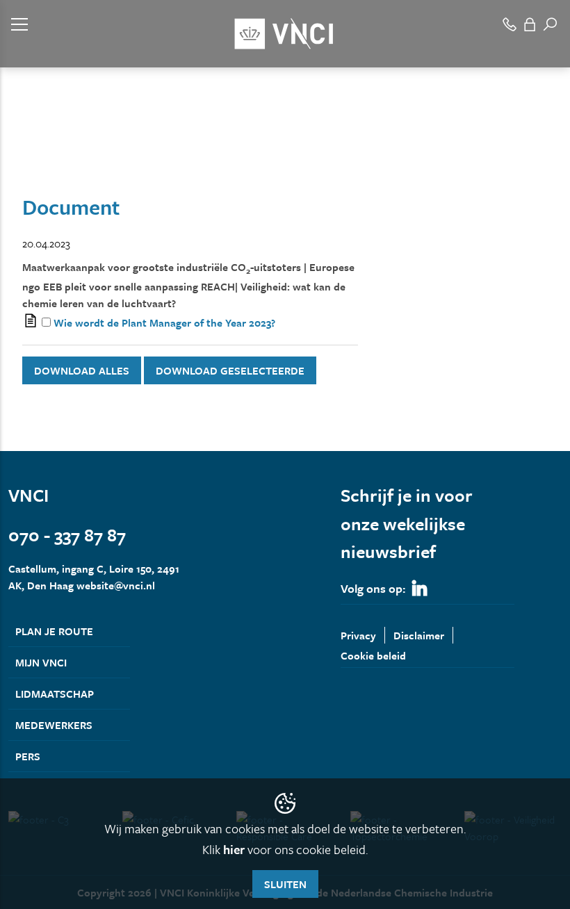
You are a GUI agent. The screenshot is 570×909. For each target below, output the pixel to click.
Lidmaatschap (54, 693)
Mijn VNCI (41, 662)
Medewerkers (53, 724)
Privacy (358, 635)
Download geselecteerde (230, 370)
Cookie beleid (373, 655)
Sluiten (285, 884)
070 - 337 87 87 (67, 535)
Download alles (81, 370)
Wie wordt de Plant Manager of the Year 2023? (164, 322)
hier (234, 849)
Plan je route (54, 631)
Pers (27, 756)
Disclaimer (418, 635)
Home (20, 151)
